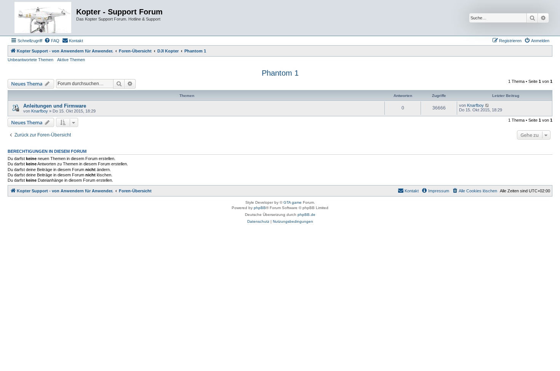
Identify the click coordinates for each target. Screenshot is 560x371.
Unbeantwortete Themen (30, 59)
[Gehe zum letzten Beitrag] (487, 105)
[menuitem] (51, 40)
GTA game (292, 202)
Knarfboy (39, 111)
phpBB (260, 208)
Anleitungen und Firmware (54, 106)
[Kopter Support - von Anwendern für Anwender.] (43, 18)
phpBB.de (306, 214)
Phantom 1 (280, 73)
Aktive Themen (71, 59)
